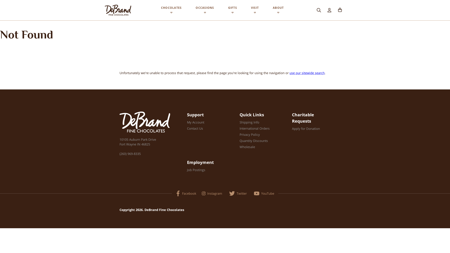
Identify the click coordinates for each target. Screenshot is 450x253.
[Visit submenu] (255, 13)
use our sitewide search (307, 73)
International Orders (255, 128)
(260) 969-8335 (130, 154)
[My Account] (329, 10)
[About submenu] (278, 13)
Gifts (232, 8)
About (278, 8)
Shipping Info (249, 122)
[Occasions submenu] (205, 13)
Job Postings (196, 170)
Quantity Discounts (254, 141)
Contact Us (195, 128)
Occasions (205, 8)
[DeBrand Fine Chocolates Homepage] (118, 10)
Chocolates (171, 8)
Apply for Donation (306, 128)
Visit (255, 8)
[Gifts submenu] (232, 13)
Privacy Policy (250, 134)
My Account (195, 122)
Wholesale (247, 147)
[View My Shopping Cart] (340, 10)
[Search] (319, 10)
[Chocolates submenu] (171, 13)
